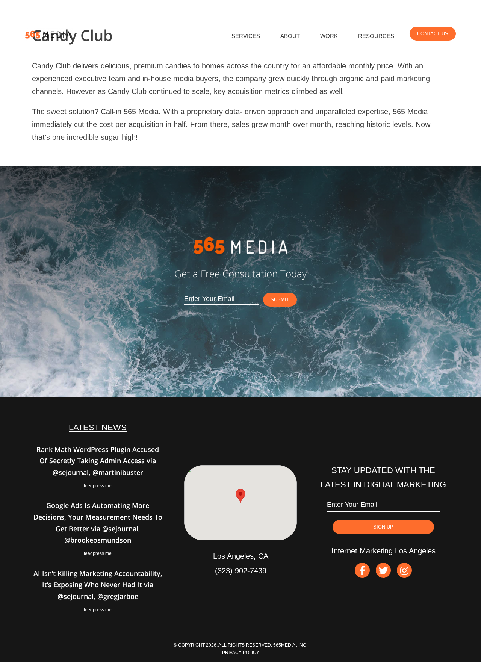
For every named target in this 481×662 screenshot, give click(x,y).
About (290, 36)
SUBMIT (280, 299)
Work (329, 36)
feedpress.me (98, 485)
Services (245, 36)
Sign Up (383, 527)
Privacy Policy (240, 652)
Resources (376, 36)
